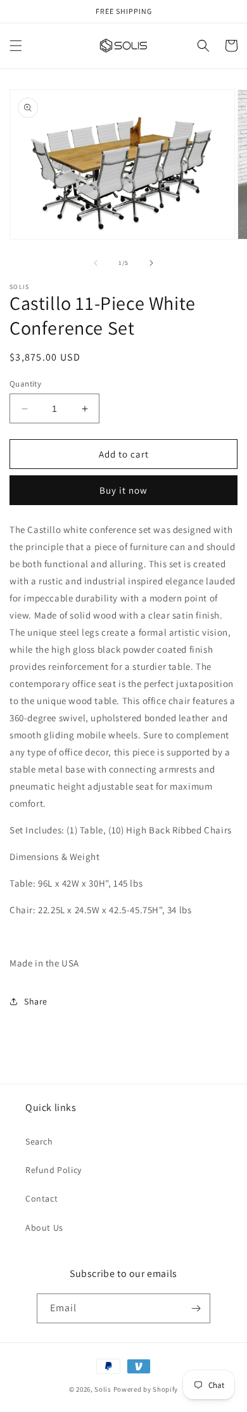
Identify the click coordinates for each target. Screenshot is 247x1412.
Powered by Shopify (146, 1389)
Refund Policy (53, 1170)
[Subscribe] (196, 1308)
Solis (102, 1389)
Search (39, 1141)
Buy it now (123, 490)
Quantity (25, 383)
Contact (41, 1198)
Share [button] (36, 1001)
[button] (16, 46)
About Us (44, 1227)
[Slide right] (151, 263)
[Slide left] (96, 263)
